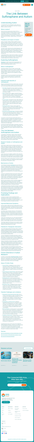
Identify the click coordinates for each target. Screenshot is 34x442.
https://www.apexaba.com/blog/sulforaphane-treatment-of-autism (11, 334)
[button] (32, 5)
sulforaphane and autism (14, 256)
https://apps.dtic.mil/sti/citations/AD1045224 (7, 336)
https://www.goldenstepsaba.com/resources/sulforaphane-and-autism (11, 333)
